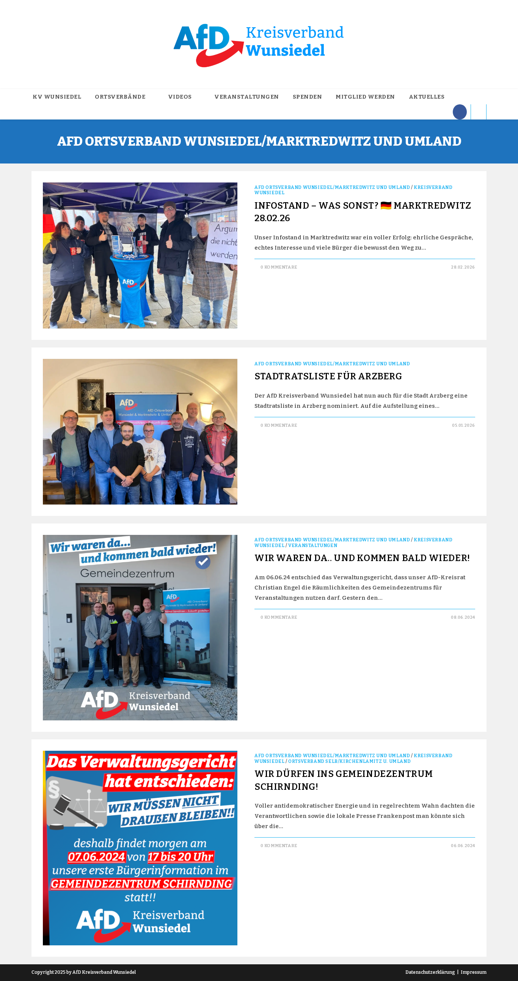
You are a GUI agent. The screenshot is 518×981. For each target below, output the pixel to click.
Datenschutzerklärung (430, 972)
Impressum (474, 972)
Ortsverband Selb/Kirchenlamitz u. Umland (349, 761)
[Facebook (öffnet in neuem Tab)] (460, 111)
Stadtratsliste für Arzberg (328, 376)
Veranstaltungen (312, 545)
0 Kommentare (279, 267)
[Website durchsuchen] (478, 112)
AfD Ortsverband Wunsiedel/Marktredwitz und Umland (332, 187)
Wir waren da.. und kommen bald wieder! (362, 558)
